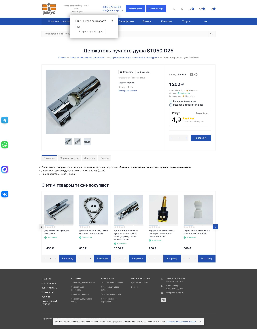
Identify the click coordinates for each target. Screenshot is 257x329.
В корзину (200, 138)
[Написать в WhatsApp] (4, 144)
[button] (135, 8)
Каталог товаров (60, 21)
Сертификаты (49, 288)
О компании (48, 283)
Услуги (45, 297)
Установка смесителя (111, 294)
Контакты (47, 292)
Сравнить (144, 72)
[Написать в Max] (4, 169)
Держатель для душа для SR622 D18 (56, 232)
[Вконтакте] (163, 300)
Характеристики (69, 158)
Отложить (128, 72)
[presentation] (41, 226)
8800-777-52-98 (112, 7)
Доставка (89, 158)
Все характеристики (127, 91)
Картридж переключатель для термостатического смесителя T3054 (162, 233)
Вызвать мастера (174, 281)
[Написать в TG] (4, 120)
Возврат (134, 287)
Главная (46, 279)
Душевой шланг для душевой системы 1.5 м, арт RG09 (93, 232)
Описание (49, 158)
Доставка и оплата (139, 282)
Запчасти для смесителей (83, 282)
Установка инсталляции (112, 282)
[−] (171, 138)
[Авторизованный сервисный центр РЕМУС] (49, 8)
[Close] (200, 322)
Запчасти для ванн (80, 294)
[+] (187, 138)
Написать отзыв (138, 78)
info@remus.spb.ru (113, 10)
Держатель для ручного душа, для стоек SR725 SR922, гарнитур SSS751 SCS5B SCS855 (126, 235)
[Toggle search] (174, 9)
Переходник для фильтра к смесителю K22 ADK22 (197, 232)
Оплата (105, 158)
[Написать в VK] (4, 194)
